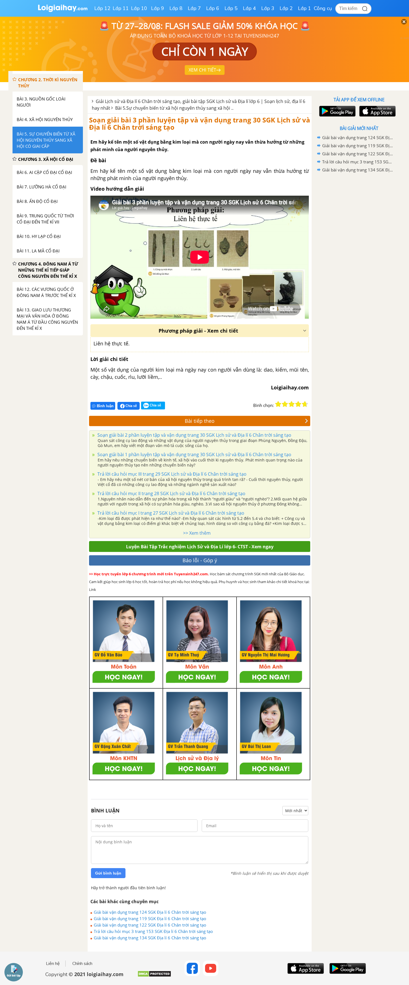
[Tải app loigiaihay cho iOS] (376, 111)
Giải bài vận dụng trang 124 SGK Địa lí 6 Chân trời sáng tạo (150, 912)
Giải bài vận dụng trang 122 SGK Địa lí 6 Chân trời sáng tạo (150, 925)
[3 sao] (291, 404)
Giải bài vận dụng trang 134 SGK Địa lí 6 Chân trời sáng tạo (150, 937)
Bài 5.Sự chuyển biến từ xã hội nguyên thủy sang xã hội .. (174, 108)
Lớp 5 (231, 8)
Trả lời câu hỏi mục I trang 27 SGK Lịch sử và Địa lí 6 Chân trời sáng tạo (170, 513)
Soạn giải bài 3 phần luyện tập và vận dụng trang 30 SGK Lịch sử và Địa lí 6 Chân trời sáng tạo (199, 123)
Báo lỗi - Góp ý (200, 560)
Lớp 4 (249, 8)
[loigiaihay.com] (63, 10)
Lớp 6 (212, 8)
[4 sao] (298, 404)
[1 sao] (278, 404)
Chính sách (82, 964)
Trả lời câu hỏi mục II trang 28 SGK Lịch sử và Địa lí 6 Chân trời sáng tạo (170, 493)
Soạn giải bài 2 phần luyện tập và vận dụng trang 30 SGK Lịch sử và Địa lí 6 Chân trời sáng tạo (193, 435)
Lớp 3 (267, 8)
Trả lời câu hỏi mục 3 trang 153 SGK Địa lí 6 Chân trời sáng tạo (153, 931)
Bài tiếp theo (200, 420)
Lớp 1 (304, 8)
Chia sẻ (131, 405)
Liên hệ (53, 964)
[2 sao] (285, 404)
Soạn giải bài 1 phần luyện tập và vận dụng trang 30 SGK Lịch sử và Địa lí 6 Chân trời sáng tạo (193, 454)
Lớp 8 (176, 8)
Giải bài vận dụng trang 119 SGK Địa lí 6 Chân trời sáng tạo (150, 918)
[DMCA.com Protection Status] (154, 976)
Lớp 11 (121, 8)
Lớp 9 (157, 8)
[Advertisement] (359, 262)
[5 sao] (305, 404)
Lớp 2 (286, 8)
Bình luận (105, 406)
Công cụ (323, 8)
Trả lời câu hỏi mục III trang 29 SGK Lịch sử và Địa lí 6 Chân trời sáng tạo (171, 474)
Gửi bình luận (108, 873)
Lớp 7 (194, 8)
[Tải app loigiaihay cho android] (336, 111)
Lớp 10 (139, 8)
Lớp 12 (102, 8)
